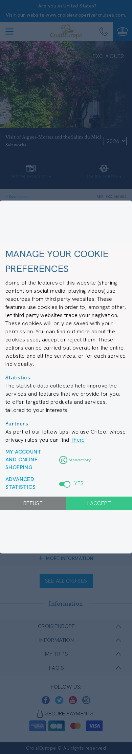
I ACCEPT (99, 503)
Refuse (33, 503)
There (78, 439)
